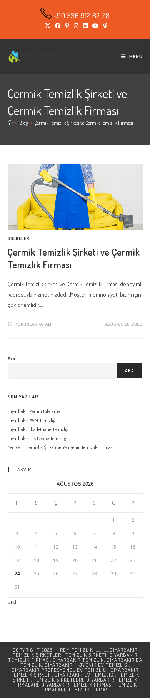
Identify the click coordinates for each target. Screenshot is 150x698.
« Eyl (12, 602)
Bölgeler (19, 238)
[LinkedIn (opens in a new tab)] (85, 25)
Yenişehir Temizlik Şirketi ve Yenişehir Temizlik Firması (60, 447)
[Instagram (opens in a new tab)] (76, 25)
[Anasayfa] (10, 123)
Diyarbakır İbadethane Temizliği (39, 429)
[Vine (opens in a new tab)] (104, 25)
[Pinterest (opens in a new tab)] (67, 25)
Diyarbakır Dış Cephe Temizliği (37, 438)
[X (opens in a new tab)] (48, 25)
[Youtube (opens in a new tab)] (95, 25)
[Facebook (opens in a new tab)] (58, 25)
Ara (11, 358)
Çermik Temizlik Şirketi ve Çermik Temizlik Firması (83, 123)
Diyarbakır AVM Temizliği (32, 420)
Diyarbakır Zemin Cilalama (34, 411)
